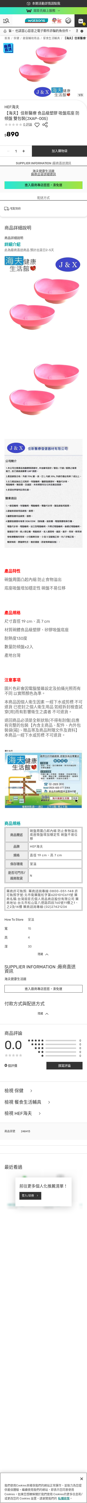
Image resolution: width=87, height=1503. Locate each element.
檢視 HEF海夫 (18, 1113)
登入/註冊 (28, 1195)
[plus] (23, 151)
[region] (43, 1488)
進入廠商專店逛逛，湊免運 (43, 185)
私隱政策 (64, 1498)
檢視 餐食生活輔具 (23, 1102)
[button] (81, 20)
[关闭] (82, 1479)
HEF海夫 (11, 107)
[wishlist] (37, 124)
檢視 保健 (14, 1091)
